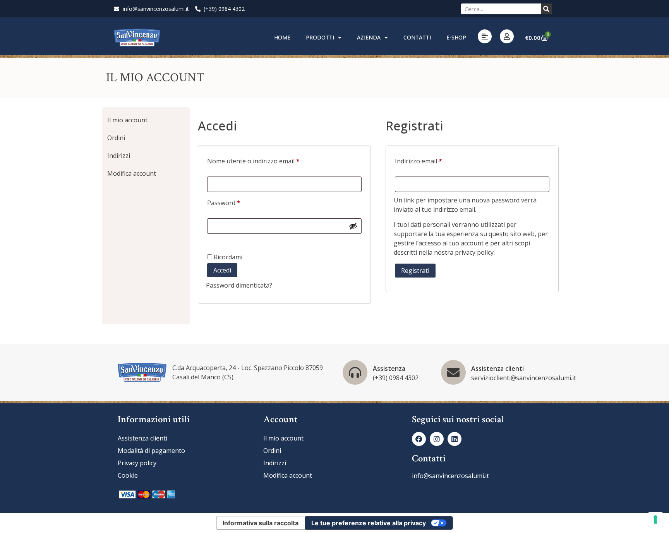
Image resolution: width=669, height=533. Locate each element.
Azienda (369, 37)
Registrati (415, 270)
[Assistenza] (355, 372)
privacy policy (474, 252)
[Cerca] (546, 8)
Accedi (222, 270)
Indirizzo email (431, 160)
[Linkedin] (454, 439)
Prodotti (320, 37)
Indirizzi (118, 155)
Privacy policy (137, 463)
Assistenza (389, 368)
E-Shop (456, 37)
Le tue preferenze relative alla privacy (368, 523)
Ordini (116, 138)
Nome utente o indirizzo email (266, 160)
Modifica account (131, 173)
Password (236, 202)
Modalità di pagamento (151, 450)
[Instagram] (437, 439)
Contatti (417, 37)
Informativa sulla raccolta (260, 523)
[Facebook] (419, 439)
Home (282, 37)
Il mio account (127, 120)
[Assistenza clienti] (453, 372)
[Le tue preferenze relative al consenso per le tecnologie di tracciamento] (655, 519)
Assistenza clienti (497, 368)
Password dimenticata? (239, 285)
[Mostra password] (353, 226)
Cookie (128, 475)
